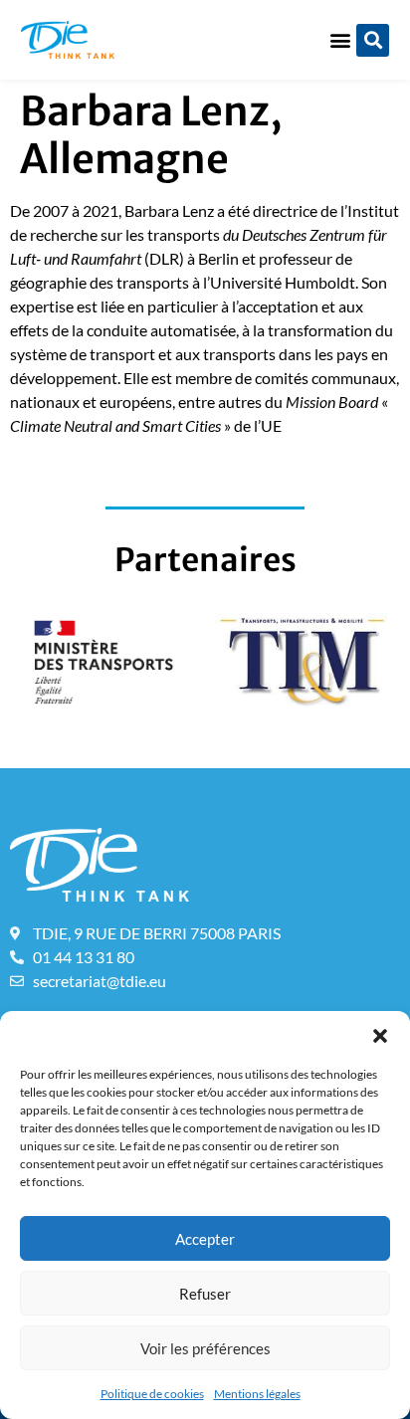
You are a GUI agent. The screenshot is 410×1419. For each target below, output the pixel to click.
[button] (380, 1036)
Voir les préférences (205, 1348)
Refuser (205, 1294)
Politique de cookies (152, 1393)
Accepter (205, 1239)
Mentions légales (257, 1393)
